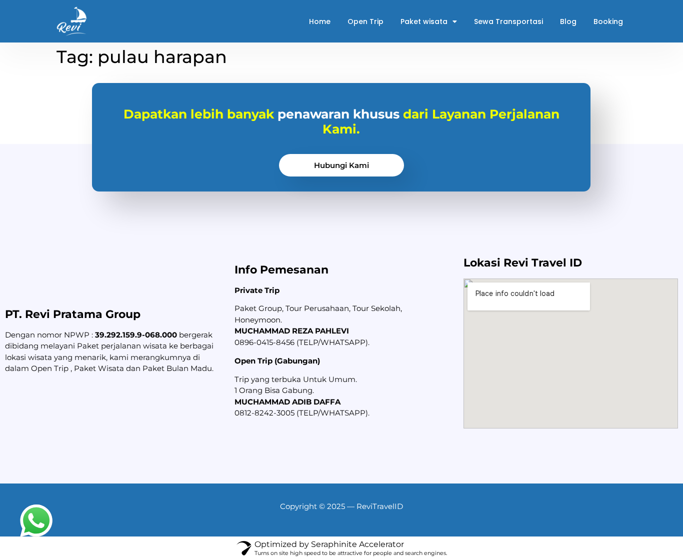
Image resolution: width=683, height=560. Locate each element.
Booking (608, 21)
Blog (568, 21)
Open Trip (366, 21)
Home (319, 21)
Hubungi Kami (341, 165)
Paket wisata (424, 21)
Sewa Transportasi (508, 21)
